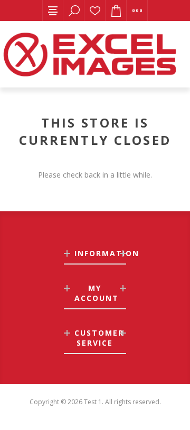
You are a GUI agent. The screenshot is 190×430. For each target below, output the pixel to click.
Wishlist (95, 10)
